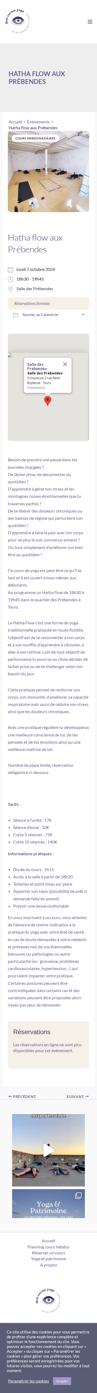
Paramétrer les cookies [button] (28, 1381)
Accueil (48, 1240)
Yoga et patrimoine (48, 1258)
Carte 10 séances (29, 841)
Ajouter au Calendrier (40, 314)
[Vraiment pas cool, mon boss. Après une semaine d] (48, 1150)
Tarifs (13, 804)
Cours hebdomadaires (35, 138)
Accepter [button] (62, 1381)
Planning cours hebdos (48, 1246)
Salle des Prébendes (34, 288)
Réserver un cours (48, 1252)
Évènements (36, 388)
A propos (48, 1264)
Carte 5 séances (27, 834)
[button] (47, 401)
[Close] (65, 364)
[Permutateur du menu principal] (90, 21)
